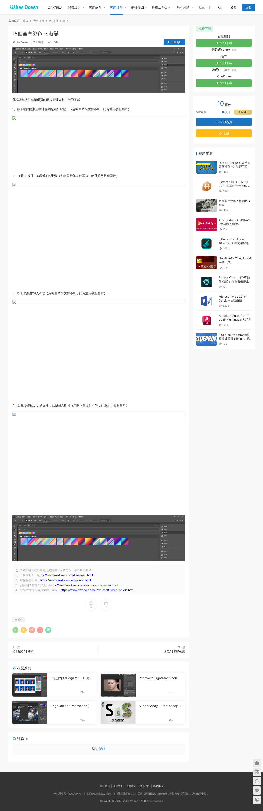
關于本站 (105, 786)
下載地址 (176, 42)
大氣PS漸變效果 (174, 651)
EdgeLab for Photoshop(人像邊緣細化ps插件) (71, 706)
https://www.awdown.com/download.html (65, 575)
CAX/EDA (55, 8)
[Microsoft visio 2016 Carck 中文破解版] (206, 301)
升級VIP (243, 111)
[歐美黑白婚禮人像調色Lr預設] (206, 205)
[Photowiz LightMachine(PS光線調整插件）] (118, 685)
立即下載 (225, 43)
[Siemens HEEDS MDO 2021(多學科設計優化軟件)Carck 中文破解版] (206, 186)
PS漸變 (40, 42)
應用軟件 (95, 8)
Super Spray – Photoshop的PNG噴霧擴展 (160, 706)
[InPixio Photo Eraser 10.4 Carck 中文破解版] (206, 243)
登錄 (102, 749)
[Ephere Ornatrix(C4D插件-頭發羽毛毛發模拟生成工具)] (206, 281)
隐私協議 (158, 786)
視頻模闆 (137, 8)
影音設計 (74, 8)
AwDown (22, 42)
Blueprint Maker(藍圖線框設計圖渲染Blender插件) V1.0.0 (234, 338)
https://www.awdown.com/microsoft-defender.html (83, 585)
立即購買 (225, 122)
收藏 (225, 133)
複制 (233, 49)
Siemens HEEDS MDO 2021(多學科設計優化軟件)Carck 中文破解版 (234, 186)
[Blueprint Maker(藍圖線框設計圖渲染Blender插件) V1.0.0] (206, 339)
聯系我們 (144, 786)
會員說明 (131, 786)
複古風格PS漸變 (22, 651)
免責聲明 (118, 786)
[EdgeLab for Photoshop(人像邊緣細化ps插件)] (29, 712)
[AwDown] (23, 7)
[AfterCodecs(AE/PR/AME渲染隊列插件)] (206, 224)
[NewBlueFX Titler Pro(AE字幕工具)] (206, 262)
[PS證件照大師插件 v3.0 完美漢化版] (29, 685)
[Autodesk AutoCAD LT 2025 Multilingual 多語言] (206, 320)
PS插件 (18, 619)
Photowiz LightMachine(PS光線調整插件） (159, 678)
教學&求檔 (159, 8)
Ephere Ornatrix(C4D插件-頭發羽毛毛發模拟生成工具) (235, 281)
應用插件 (116, 8)
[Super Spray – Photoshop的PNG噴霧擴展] (118, 712)
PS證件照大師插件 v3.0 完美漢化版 (71, 678)
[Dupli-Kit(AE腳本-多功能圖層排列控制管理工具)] (206, 167)
